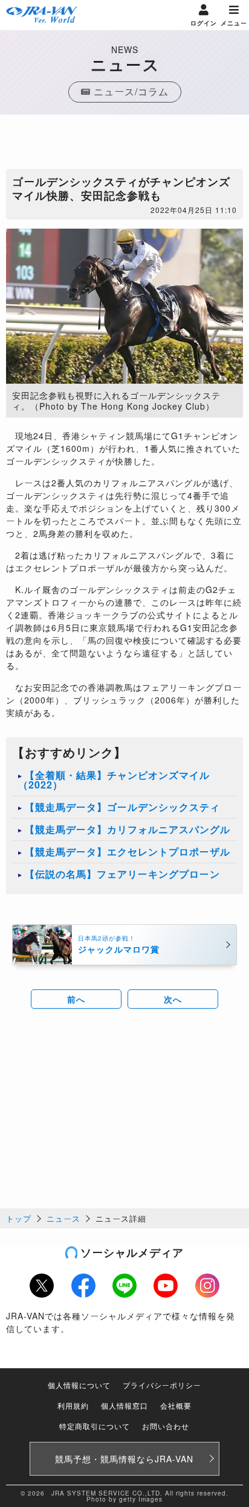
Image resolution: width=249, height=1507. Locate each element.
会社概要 (176, 1405)
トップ (18, 1218)
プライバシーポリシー (162, 1385)
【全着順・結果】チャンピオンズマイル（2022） (114, 780)
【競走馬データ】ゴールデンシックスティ (122, 807)
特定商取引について (94, 1426)
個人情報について (79, 1385)
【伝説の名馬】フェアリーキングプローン (122, 874)
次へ (173, 999)
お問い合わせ (165, 1426)
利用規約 (73, 1405)
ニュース (63, 1218)
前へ (76, 999)
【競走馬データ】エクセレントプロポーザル (127, 851)
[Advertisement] (124, 145)
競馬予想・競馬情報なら (124, 1459)
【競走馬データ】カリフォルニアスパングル (127, 829)
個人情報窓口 (124, 1405)
